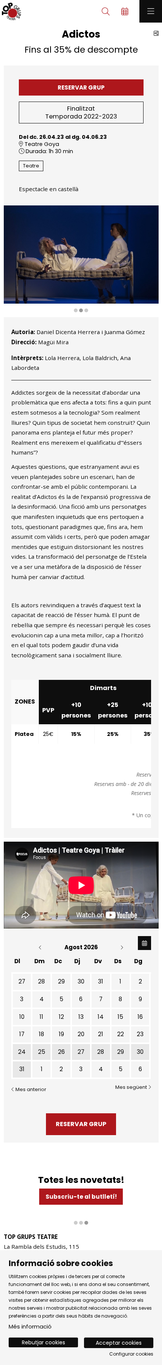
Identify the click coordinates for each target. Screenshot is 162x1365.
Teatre (31, 166)
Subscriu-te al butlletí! (81, 1197)
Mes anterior (30, 1089)
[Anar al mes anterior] (41, 947)
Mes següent (131, 1087)
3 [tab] (86, 310)
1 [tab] (76, 310)
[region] (81, 259)
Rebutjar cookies (43, 1342)
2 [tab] (81, 310)
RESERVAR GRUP (81, 87)
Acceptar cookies (119, 1343)
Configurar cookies (131, 1354)
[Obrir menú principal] (150, 11)
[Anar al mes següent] (121, 947)
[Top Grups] (10, 11)
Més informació (30, 1326)
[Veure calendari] (144, 943)
